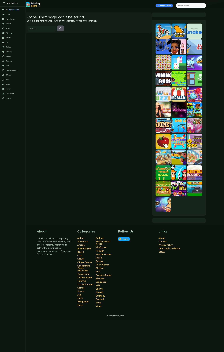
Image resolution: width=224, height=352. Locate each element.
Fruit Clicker (163, 147)
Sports (99, 288)
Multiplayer (83, 301)
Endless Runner (85, 277)
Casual (80, 258)
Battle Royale (84, 248)
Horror (80, 291)
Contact (162, 241)
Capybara (179, 37)
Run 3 (163, 52)
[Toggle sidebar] (4, 3)
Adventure (82, 241)
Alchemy (178, 115)
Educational (83, 274)
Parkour (100, 238)
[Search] (60, 28)
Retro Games (102, 264)
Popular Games (103, 254)
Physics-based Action (103, 242)
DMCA (161, 252)
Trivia (98, 302)
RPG (98, 271)
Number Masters (179, 147)
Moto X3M (163, 37)
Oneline (179, 131)
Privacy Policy (165, 245)
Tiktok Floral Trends (179, 52)
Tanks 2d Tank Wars (194, 194)
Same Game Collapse (163, 68)
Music (80, 305)
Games (80, 287)
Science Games (103, 275)
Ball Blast (194, 52)
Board (80, 252)
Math (80, 298)
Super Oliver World (194, 115)
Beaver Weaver (194, 131)
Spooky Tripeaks (179, 194)
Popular (100, 250)
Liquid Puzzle (163, 99)
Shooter (100, 278)
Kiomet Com (163, 131)
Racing (99, 261)
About (161, 238)
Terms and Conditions (169, 248)
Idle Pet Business (194, 162)
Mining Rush (163, 84)
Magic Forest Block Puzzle (163, 194)
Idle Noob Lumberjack (179, 162)
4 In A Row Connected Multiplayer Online (194, 99)
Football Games (85, 284)
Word (98, 306)
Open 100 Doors (194, 147)
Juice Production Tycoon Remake (163, 178)
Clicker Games (84, 262)
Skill (98, 285)
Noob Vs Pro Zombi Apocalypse (179, 84)
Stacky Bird (179, 68)
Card (79, 255)
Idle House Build (194, 84)
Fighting (81, 281)
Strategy (100, 295)
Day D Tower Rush (163, 162)
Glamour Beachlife (163, 115)
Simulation (101, 282)
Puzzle (99, 257)
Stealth (99, 292)
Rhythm (99, 268)
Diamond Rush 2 (194, 68)
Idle (79, 294)
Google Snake (194, 37)
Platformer (101, 247)
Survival (100, 299)
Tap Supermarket (179, 99)
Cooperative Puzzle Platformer (83, 268)
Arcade (81, 245)
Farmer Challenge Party (179, 178)
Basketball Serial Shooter (194, 178)
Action (80, 238)
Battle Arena (163, 210)
